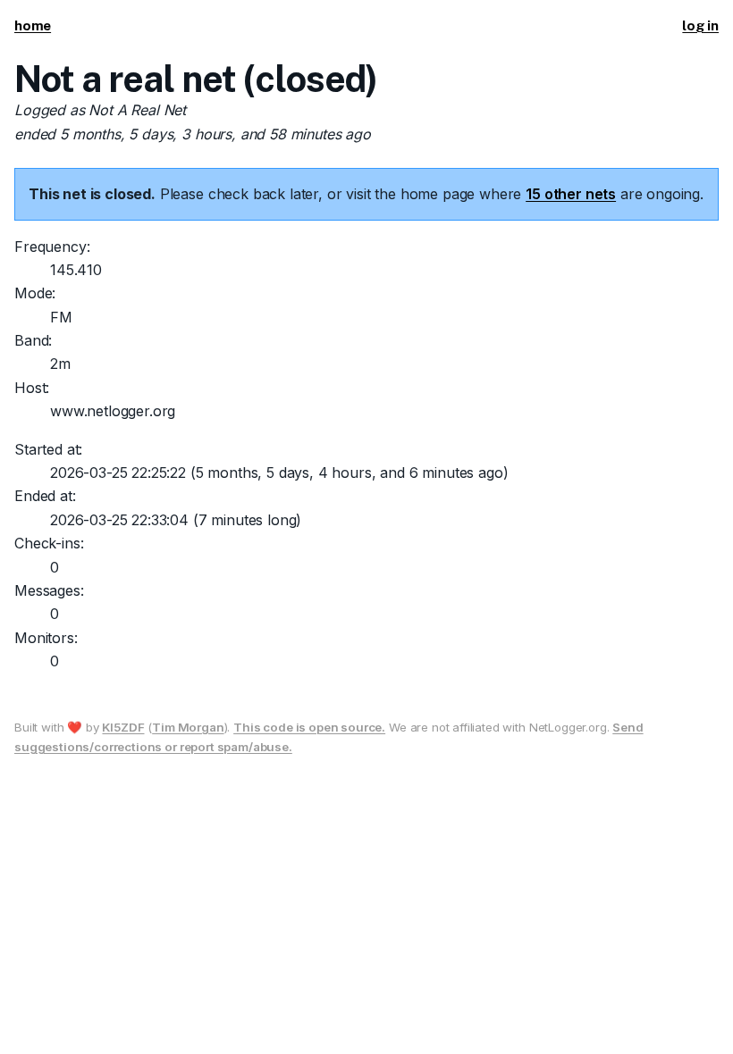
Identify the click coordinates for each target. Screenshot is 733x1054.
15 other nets (571, 194)
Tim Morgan (187, 727)
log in (700, 25)
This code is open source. (309, 727)
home (32, 25)
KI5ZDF (123, 727)
